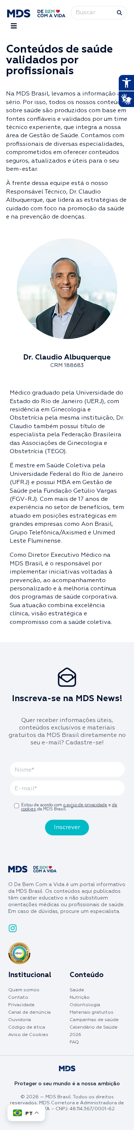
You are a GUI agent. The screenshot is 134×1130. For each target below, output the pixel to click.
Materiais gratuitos (92, 1012)
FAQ (74, 1042)
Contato (18, 997)
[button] (13, 25)
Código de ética (26, 1027)
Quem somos (23, 990)
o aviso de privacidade (85, 805)
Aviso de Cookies (28, 1034)
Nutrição (80, 997)
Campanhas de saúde (94, 1019)
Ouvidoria (19, 1019)
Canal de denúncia (29, 1012)
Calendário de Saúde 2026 (94, 1031)
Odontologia (85, 1004)
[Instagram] (12, 928)
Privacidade (21, 1004)
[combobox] (93, 12)
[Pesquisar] (121, 12)
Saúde (77, 990)
